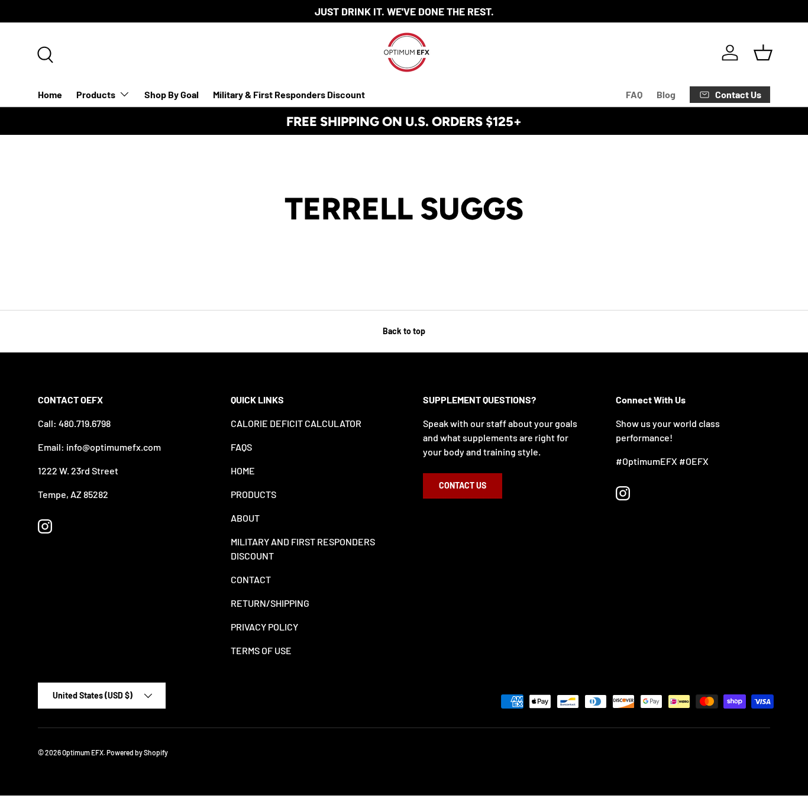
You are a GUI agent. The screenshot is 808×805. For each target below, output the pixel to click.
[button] (763, 53)
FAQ (634, 94)
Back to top (404, 331)
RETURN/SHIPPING (270, 603)
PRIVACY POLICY (264, 626)
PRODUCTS (253, 494)
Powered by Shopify (137, 752)
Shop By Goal (171, 94)
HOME (243, 470)
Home (50, 94)
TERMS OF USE (261, 650)
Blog (666, 94)
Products (95, 94)
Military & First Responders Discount (289, 94)
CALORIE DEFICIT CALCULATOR (296, 423)
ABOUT (245, 517)
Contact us (462, 485)
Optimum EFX (83, 752)
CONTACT (251, 579)
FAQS (241, 446)
